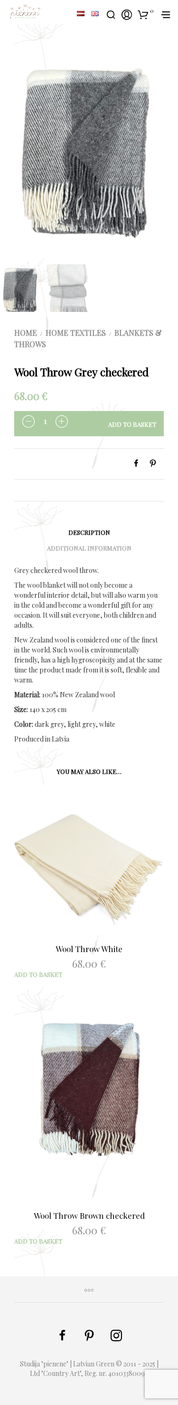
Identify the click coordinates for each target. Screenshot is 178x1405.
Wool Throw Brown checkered (89, 1215)
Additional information (89, 548)
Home (25, 333)
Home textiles (76, 333)
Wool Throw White (89, 948)
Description (89, 532)
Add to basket (132, 424)
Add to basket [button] (38, 974)
